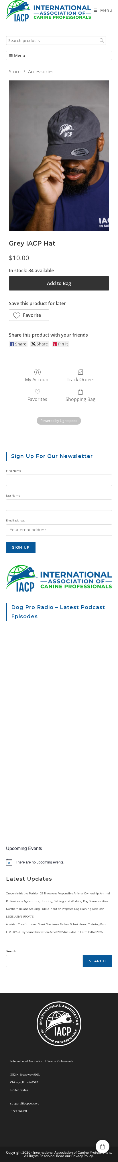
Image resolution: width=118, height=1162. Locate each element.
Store (15, 71)
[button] (29, 315)
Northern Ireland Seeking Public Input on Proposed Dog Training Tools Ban (55, 908)
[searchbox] (56, 40)
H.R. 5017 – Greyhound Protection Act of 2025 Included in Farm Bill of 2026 (54, 932)
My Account (37, 379)
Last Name (13, 495)
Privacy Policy (82, 1155)
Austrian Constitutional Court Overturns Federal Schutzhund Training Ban (56, 924)
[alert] (59, 862)
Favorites (37, 399)
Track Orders (81, 379)
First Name (13, 470)
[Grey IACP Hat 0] (59, 155)
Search (11, 951)
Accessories (41, 71)
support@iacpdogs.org (25, 1103)
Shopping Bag (80, 399)
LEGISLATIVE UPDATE (20, 916)
